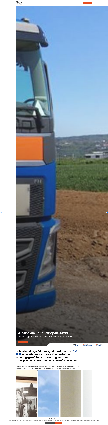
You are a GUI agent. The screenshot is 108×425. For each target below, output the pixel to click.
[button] (107, 212)
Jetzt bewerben (87, 2)
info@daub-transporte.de (87, 345)
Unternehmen (45, 2)
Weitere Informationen (50, 422)
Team (39, 2)
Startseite (26, 2)
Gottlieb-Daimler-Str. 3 (100, 345)
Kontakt (51, 2)
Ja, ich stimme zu (59, 422)
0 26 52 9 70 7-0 (75, 345)
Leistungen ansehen (22, 341)
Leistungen (33, 2)
